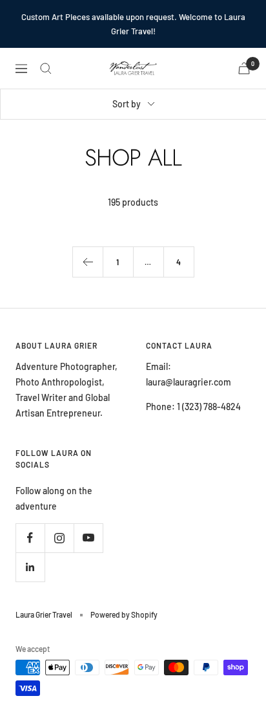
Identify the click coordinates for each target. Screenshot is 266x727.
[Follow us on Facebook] (30, 537)
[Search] (46, 68)
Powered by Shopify (124, 614)
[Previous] (87, 261)
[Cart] (244, 68)
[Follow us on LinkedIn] (30, 566)
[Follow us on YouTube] (88, 537)
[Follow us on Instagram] (59, 537)
